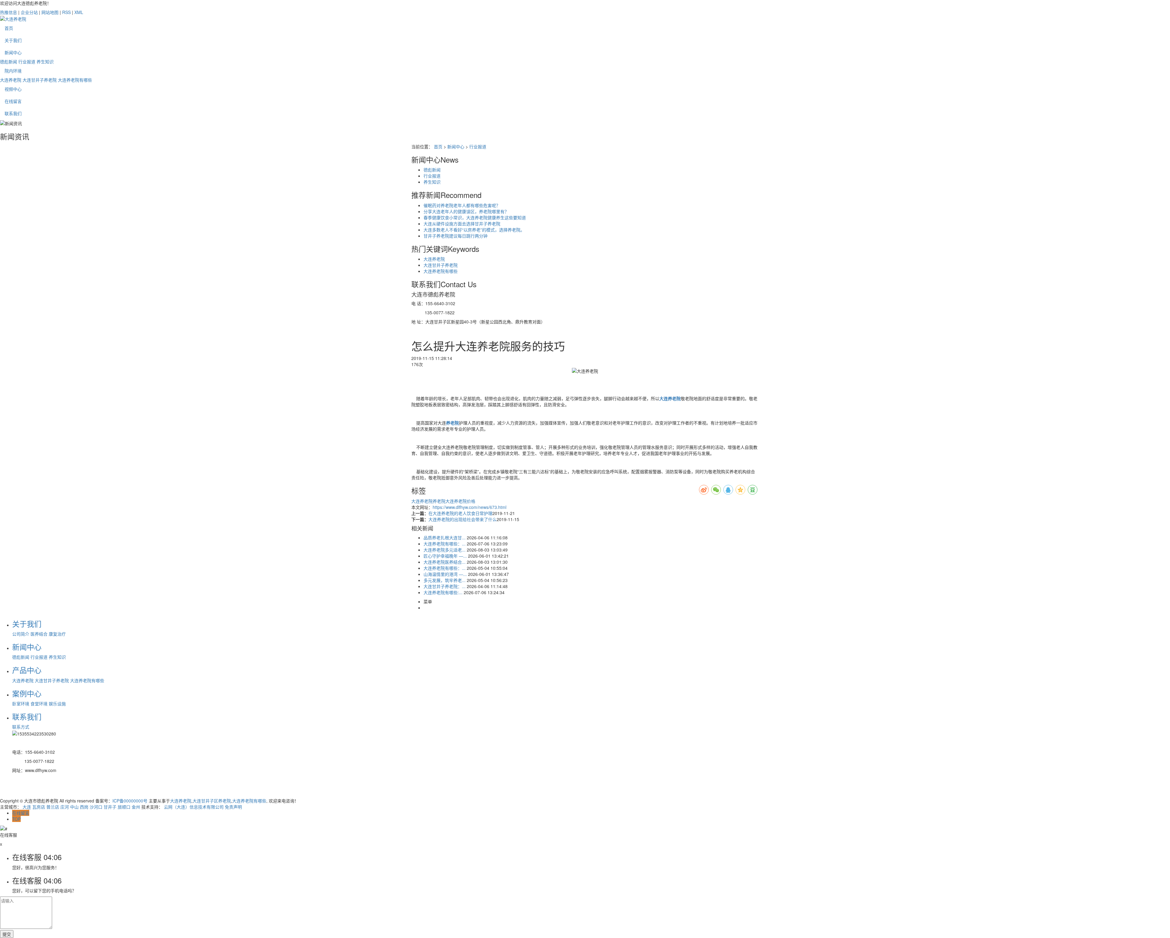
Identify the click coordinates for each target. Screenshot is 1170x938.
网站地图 (49, 12)
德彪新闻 (8, 61)
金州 (136, 807)
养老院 (439, 501)
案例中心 (26, 693)
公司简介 (20, 634)
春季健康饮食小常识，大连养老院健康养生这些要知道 (475, 217)
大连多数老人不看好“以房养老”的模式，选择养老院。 (474, 230)
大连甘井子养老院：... (445, 586)
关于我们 (13, 40)
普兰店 (52, 807)
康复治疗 (57, 634)
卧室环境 (20, 703)
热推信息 (8, 12)
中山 (74, 807)
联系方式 (20, 727)
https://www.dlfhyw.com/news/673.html (469, 507)
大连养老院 (10, 80)
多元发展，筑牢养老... (445, 580)
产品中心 (26, 670)
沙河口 (96, 807)
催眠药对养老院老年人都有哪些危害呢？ (462, 205)
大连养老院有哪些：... (445, 544)
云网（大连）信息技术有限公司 (194, 807)
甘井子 (110, 807)
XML (78, 12)
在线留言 (13, 101)
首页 (9, 28)
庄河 (64, 807)
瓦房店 (38, 807)
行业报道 (26, 61)
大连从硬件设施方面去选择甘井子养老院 (462, 223)
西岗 (84, 807)
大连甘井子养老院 (40, 80)
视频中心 (13, 89)
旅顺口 (124, 807)
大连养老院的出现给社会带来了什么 (462, 519)
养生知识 (45, 61)
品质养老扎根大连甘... (445, 537)
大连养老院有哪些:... (443, 592)
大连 (27, 807)
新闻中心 (13, 52)
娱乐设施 (57, 703)
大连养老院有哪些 (75, 80)
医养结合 (39, 634)
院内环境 (13, 71)
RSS (66, 12)
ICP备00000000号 (129, 801)
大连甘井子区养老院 (212, 801)
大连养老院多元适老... (445, 550)
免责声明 (233, 807)
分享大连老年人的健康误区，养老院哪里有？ (466, 211)
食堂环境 (39, 703)
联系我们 (13, 113)
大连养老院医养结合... (445, 562)
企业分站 (29, 12)
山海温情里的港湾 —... (445, 574)
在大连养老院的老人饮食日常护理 (460, 513)
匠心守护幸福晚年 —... (445, 556)
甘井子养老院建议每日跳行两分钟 (456, 236)
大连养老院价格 (460, 501)
